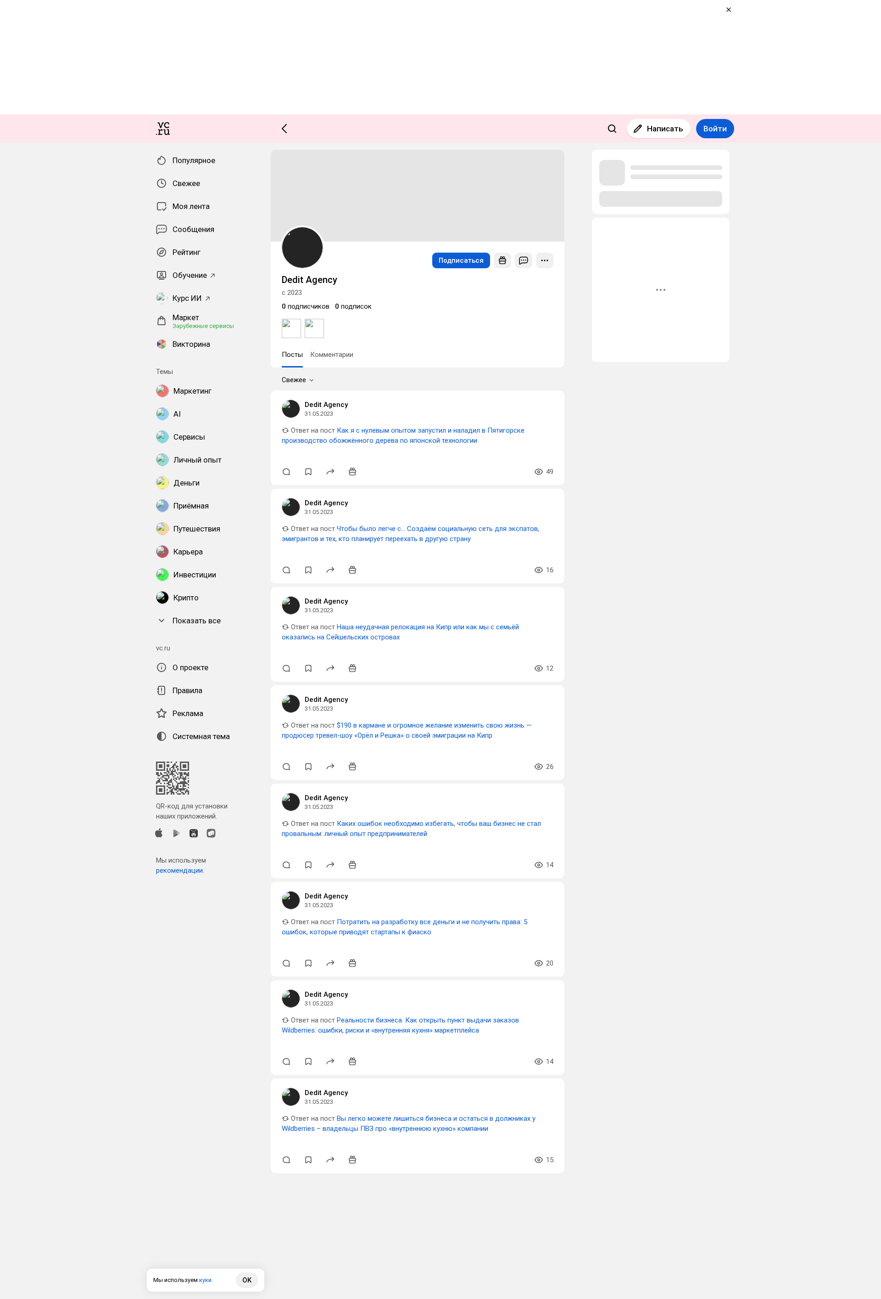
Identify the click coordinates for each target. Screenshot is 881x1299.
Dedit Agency (326, 405)
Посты (292, 354)
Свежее (294, 380)
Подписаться (461, 260)
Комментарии (331, 354)
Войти (715, 128)
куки (205, 1279)
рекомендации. (180, 870)
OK (246, 1280)
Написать (665, 128)
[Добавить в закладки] (308, 471)
